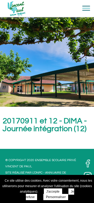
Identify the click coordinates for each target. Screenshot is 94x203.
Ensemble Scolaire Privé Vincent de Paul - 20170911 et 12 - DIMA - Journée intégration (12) (16, 10)
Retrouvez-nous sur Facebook (88, 163)
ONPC (38, 172)
